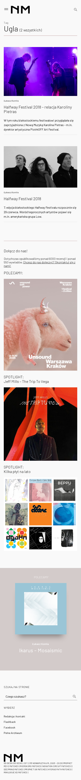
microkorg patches (30, 766)
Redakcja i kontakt (14, 716)
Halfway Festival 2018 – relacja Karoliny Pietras (38, 109)
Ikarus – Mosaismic (40, 650)
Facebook (9, 727)
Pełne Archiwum (13, 732)
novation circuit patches (57, 766)
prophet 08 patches (36, 769)
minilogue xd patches (15, 772)
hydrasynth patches (59, 769)
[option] (40, 622)
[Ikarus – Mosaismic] (40, 608)
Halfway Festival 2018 (22, 198)
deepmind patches (14, 769)
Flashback (10, 721)
